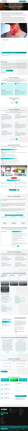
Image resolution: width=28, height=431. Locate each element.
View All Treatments (4, 371)
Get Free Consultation (22, 1)
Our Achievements (3, 421)
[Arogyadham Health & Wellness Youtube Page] (5, 413)
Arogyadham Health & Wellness (19, 429)
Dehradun (22, 426)
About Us (2, 418)
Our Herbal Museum (3, 422)
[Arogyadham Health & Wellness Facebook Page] (1, 413)
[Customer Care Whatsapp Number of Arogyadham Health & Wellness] (16, 102)
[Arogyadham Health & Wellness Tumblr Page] (7, 413)
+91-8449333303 (13, 412)
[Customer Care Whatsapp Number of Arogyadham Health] (5, 291)
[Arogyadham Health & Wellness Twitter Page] (2, 413)
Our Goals (2, 419)
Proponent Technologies (9, 429)
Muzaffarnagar (19, 426)
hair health (22, 234)
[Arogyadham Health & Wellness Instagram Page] (4, 413)
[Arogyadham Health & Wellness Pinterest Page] (1, 414)
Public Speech (2, 423)
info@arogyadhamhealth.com (6, 325)
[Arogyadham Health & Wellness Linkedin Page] (2, 414)
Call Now (3, 70)
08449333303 (4, 323)
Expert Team (2, 420)
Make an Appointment (9, 70)
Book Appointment (14, 52)
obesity (5, 153)
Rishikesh (25, 426)
